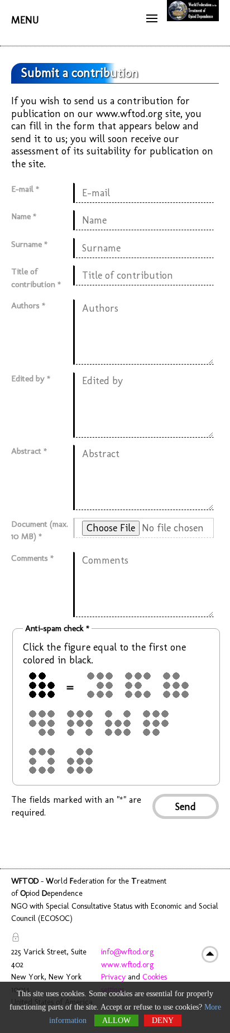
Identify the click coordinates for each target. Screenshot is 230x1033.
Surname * (29, 244)
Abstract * (29, 451)
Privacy (113, 977)
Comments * (32, 558)
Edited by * (30, 379)
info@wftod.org (127, 952)
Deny (163, 1020)
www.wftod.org (127, 964)
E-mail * (25, 189)
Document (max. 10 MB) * (39, 530)
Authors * (28, 305)
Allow (116, 1020)
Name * (23, 216)
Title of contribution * (36, 277)
